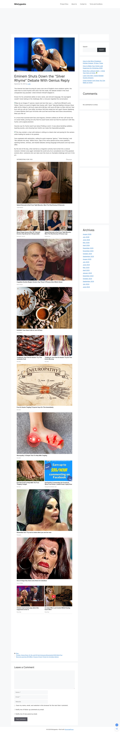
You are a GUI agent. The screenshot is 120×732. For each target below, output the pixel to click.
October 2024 (87, 278)
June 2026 (86, 240)
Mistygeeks (20, 4)
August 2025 (87, 259)
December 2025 (88, 248)
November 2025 (88, 251)
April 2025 (86, 270)
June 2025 (86, 265)
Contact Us (83, 4)
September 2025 (88, 256)
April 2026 (86, 245)
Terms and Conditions (96, 4)
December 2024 (88, 276)
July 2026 (86, 237)
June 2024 (86, 287)
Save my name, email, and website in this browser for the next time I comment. (42, 705)
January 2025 (87, 273)
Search (85, 46)
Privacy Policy (64, 4)
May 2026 (86, 242)
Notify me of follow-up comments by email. (30, 709)
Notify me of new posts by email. (26, 714)
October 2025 (87, 254)
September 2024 (88, 281)
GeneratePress (69, 729)
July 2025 (86, 262)
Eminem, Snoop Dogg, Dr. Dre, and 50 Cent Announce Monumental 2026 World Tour (39, 655)
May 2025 (86, 267)
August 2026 (87, 234)
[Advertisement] (60, 20)
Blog (17, 653)
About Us (74, 4)
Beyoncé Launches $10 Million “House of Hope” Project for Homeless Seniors (37, 657)
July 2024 (86, 284)
